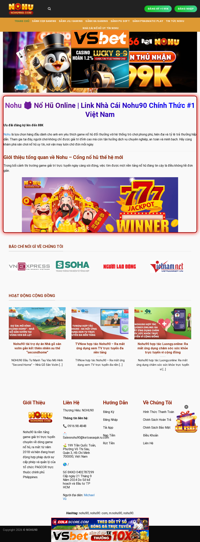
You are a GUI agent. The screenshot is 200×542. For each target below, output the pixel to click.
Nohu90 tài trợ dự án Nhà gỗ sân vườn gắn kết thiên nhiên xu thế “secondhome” (37, 348)
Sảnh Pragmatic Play (147, 21)
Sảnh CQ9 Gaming (44, 21)
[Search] (49, 9)
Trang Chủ (21, 21)
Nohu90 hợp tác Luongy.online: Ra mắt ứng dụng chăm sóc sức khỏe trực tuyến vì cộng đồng (163, 348)
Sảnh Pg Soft (120, 21)
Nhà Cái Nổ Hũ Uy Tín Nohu (101, 28)
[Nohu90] (22, 9)
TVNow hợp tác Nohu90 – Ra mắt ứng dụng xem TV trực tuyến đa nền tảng (100, 348)
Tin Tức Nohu (175, 21)
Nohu (7, 134)
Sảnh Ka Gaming (96, 21)
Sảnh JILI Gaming (71, 21)
